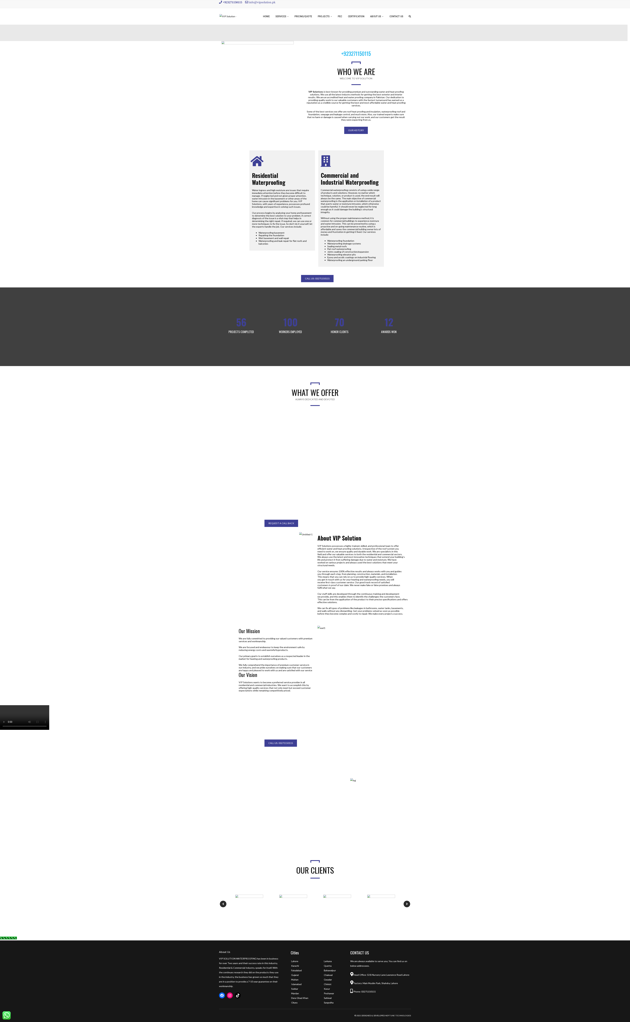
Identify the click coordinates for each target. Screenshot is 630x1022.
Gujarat (295, 975)
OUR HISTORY (356, 130)
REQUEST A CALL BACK (281, 523)
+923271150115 (232, 2)
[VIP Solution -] (228, 16)
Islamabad (296, 984)
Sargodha (329, 1002)
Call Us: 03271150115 (317, 278)
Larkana (328, 961)
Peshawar (329, 993)
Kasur (327, 988)
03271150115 (368, 991)
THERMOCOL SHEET (380, 482)
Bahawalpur (330, 970)
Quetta (328, 965)
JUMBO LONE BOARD (315, 482)
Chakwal (328, 975)
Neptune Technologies (398, 1015)
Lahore (294, 961)
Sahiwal (328, 998)
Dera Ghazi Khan (299, 998)
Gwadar (328, 979)
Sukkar (294, 988)
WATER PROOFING (249, 434)
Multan (294, 979)
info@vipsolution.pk (262, 2)
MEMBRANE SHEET (380, 434)
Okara (294, 1002)
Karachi (295, 965)
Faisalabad (296, 970)
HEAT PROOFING (315, 434)
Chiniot (327, 984)
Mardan (295, 993)
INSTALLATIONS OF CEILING (249, 482)
